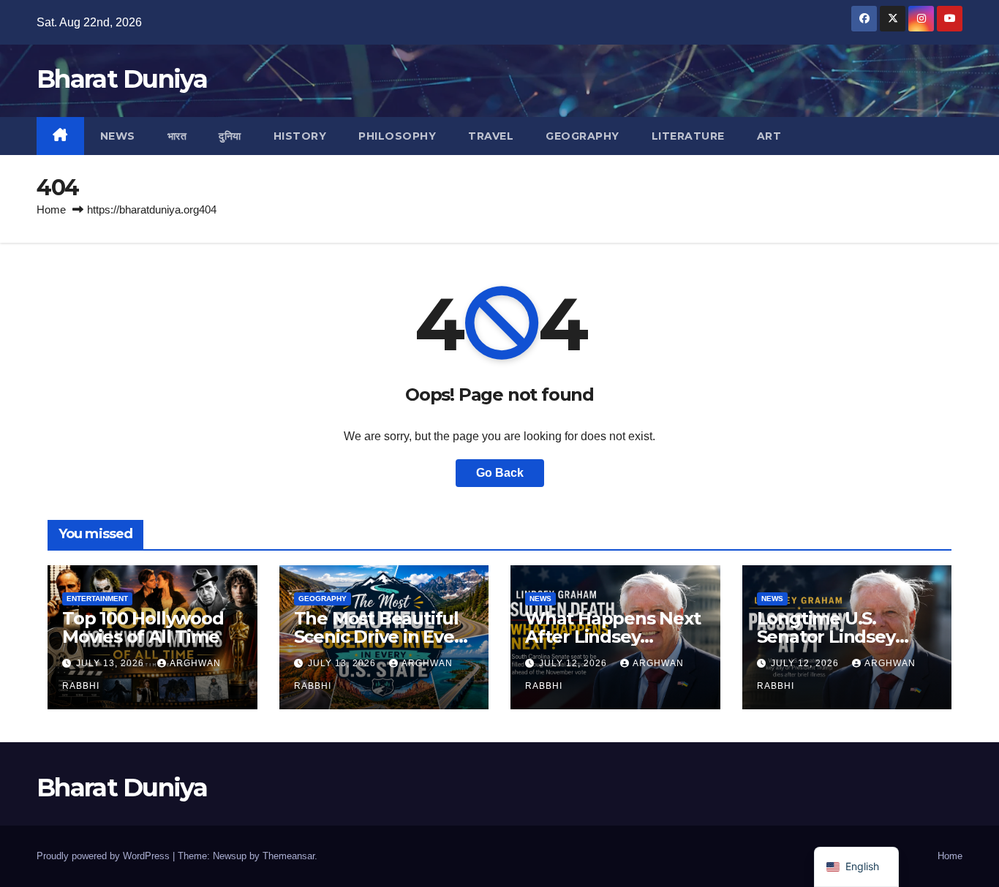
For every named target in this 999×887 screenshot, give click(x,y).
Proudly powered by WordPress (105, 855)
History (300, 136)
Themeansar (288, 855)
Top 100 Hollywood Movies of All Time (143, 627)
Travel (490, 136)
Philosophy (397, 136)
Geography (582, 136)
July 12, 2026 (574, 663)
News (117, 136)
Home (51, 209)
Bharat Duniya (122, 79)
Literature (688, 136)
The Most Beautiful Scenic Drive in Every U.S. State (382, 636)
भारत (177, 136)
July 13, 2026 (111, 663)
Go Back (500, 473)
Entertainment (97, 599)
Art (769, 136)
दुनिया (230, 136)
